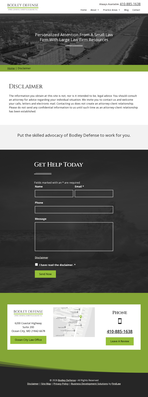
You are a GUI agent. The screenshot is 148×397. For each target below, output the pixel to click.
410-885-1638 (130, 4)
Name (39, 186)
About (93, 10)
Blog (126, 10)
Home (84, 10)
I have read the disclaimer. (57, 265)
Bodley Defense (67, 380)
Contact (136, 10)
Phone (39, 202)
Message (40, 218)
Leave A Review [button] (119, 341)
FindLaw (116, 383)
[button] (145, 376)
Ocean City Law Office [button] (28, 339)
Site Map (46, 383)
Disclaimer (41, 257)
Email (79, 186)
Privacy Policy (61, 383)
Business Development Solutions (89, 383)
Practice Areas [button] (110, 10)
